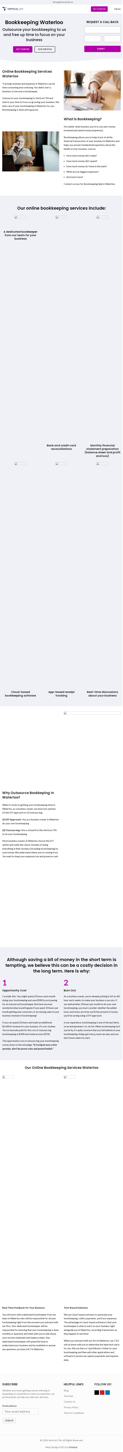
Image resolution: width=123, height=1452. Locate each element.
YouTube (68, 1396)
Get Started (22, 49)
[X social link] (96, 1392)
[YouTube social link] (102, 1392)
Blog (66, 1390)
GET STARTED (99, 9)
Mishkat (73, 1447)
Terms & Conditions (74, 1412)
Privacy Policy (71, 1407)
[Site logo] (12, 8)
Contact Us (69, 1401)
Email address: (9, 1405)
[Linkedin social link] (107, 1392)
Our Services (45, 49)
